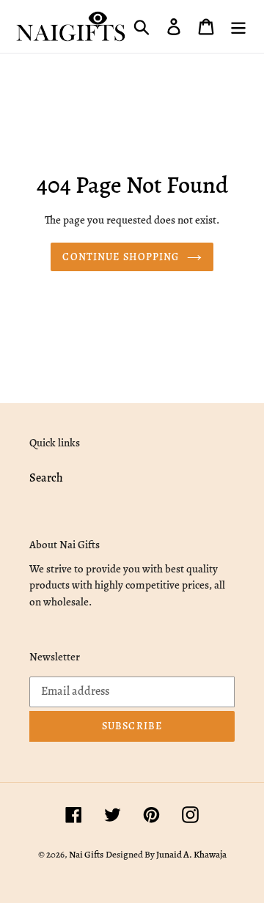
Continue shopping (120, 257)
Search (46, 478)
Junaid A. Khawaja (191, 854)
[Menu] (238, 26)
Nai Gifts (86, 854)
